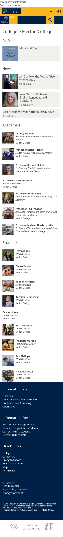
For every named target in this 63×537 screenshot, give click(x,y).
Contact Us (8, 456)
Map (5, 467)
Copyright (8, 482)
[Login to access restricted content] (58, 11)
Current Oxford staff (14, 435)
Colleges (7, 453)
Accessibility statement (15, 489)
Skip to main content (11, 5)
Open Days (8, 406)
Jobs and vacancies (13, 463)
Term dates (9, 470)
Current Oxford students (16, 431)
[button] (50, 11)
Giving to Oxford (11, 460)
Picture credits (10, 486)
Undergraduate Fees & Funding (20, 399)
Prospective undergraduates (18, 424)
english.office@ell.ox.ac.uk (19, 510)
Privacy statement (12, 493)
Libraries (7, 396)
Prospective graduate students (20, 428)
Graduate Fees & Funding (16, 403)
